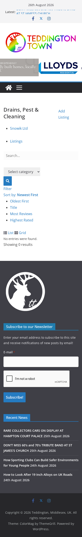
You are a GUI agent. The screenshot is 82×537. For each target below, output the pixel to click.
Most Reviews (21, 213)
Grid (22, 232)
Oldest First (19, 201)
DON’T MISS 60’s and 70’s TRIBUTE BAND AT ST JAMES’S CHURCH (45, 13)
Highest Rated (21, 220)
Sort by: (20, 194)
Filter (7, 188)
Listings (16, 141)
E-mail (9, 352)
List (10, 232)
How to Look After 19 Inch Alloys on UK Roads (37, 474)
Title (13, 207)
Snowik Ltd (19, 128)
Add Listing (63, 114)
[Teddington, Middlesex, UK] (8, 87)
